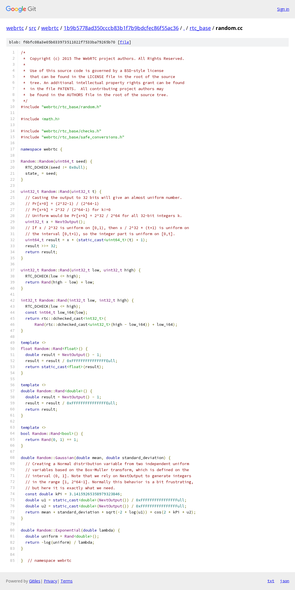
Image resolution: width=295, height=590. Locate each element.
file (124, 42)
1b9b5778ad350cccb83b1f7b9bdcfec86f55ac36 (121, 27)
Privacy (50, 581)
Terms (66, 581)
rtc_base (200, 27)
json (284, 580)
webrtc (15, 27)
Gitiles (34, 581)
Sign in (283, 9)
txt (270, 580)
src (32, 27)
